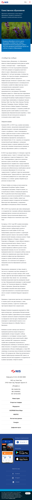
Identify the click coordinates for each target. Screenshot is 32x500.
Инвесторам (16, 398)
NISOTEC (16, 414)
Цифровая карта (16, 427)
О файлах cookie (12, 498)
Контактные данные (16, 418)
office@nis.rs (16, 386)
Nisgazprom (16, 406)
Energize (16, 422)
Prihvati (28, 493)
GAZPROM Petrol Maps (16, 410)
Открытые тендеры (16, 402)
